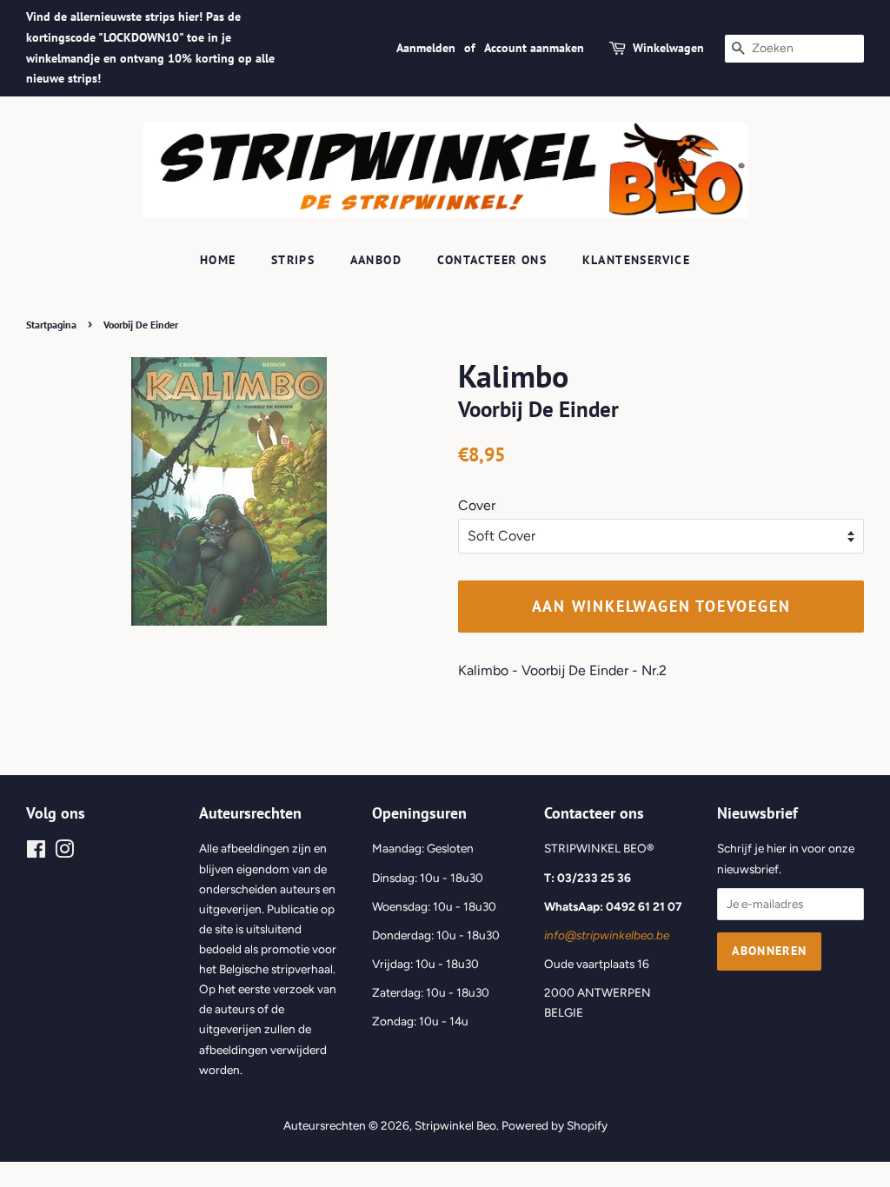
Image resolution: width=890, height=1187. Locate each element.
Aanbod (376, 260)
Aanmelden (425, 48)
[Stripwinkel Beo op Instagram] (64, 852)
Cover (476, 505)
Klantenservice (636, 260)
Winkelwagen (668, 48)
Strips (293, 260)
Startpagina (51, 324)
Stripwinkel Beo (455, 1125)
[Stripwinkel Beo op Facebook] (36, 852)
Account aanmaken (534, 48)
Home (218, 260)
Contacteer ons (492, 260)
